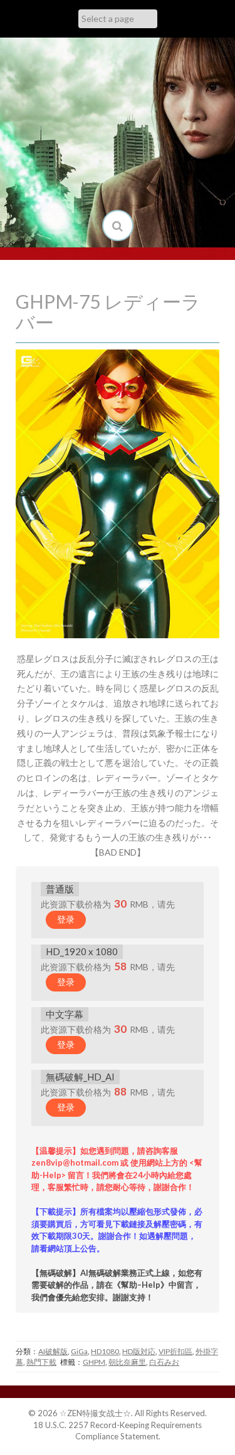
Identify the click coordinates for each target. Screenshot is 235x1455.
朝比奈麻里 (127, 1362)
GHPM (94, 1362)
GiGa (79, 1351)
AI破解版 (53, 1351)
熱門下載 (41, 1362)
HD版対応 (138, 1351)
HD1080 (105, 1351)
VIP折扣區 (175, 1351)
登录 (66, 919)
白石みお (164, 1362)
